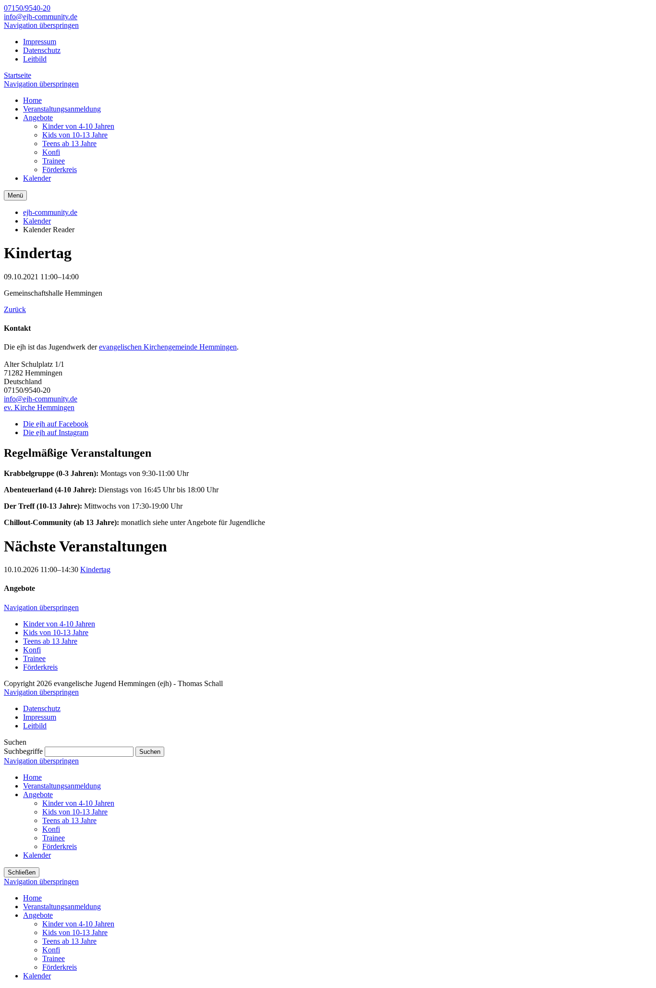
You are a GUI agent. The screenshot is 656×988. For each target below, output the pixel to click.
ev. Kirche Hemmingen (39, 407)
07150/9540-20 (27, 8)
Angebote (38, 794)
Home (32, 777)
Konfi (32, 650)
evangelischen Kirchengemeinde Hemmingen (168, 347)
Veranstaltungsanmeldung (62, 786)
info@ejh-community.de (40, 17)
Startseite (17, 75)
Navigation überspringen (41, 25)
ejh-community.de (50, 212)
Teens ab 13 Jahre (50, 641)
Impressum (39, 42)
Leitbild (35, 59)
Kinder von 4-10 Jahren (59, 624)
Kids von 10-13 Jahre (55, 632)
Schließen (22, 872)
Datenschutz (42, 50)
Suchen (149, 751)
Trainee (34, 658)
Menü (15, 195)
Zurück (15, 309)
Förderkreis (40, 667)
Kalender (37, 221)
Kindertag (95, 569)
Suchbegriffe (23, 751)
